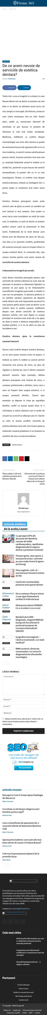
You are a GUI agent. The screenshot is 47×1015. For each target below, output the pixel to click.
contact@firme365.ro (21, 909)
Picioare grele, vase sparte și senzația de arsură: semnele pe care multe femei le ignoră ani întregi (30, 560)
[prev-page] (3, 663)
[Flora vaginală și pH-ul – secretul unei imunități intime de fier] (8, 573)
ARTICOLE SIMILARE (15, 524)
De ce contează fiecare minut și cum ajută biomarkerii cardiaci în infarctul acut (30, 596)
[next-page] (7, 663)
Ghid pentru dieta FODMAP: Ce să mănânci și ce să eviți (29, 606)
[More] (34, 87)
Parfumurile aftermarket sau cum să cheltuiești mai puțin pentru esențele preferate (30, 941)
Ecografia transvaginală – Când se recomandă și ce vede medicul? (30, 640)
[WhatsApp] (15, 458)
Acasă (4, 9)
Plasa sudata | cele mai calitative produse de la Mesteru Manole (11, 476)
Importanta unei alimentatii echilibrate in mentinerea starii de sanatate (30, 952)
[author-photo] (23, 505)
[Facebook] (4, 458)
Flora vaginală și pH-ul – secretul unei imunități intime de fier (30, 573)
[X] (27, 458)
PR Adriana (12, 79)
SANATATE (13, 9)
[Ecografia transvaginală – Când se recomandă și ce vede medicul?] (8, 640)
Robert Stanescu (7, 801)
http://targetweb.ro (23, 512)
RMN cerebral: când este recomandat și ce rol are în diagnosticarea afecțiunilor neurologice (29, 653)
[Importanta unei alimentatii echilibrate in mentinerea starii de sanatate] (8, 953)
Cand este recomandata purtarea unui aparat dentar (29, 583)
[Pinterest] (21, 458)
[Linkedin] (10, 458)
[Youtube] (22, 921)
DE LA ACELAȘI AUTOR (16, 529)
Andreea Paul (6, 815)
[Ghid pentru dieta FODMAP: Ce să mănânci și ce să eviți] (8, 608)
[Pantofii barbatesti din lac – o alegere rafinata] (8, 965)
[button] (43, 3)
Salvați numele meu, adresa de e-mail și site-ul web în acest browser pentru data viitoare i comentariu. (22, 721)
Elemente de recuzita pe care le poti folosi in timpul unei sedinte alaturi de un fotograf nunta (35, 478)
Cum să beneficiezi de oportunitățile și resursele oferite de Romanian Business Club (21, 826)
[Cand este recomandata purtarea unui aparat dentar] (8, 585)
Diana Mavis (6, 860)
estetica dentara (17, 445)
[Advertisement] (23, 35)
